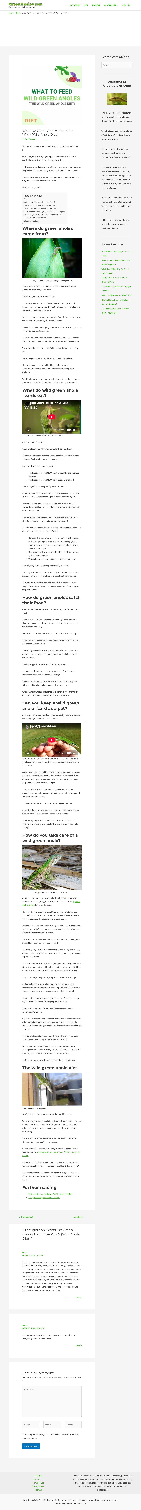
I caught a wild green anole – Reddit (44, 1197)
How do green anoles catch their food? (41, 208)
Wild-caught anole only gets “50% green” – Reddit (50, 1194)
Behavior (75, 5)
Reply (79, 1297)
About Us (38, 1475)
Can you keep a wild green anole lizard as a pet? (45, 211)
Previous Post (26, 1217)
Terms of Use (38, 1482)
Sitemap (38, 1489)
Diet (86, 5)
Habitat (96, 5)
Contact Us (38, 1479)
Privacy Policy (38, 1486)
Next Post (79, 1217)
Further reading (31, 221)
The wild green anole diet (36, 218)
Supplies (126, 5)
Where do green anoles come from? (40, 202)
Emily (24, 1252)
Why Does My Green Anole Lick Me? (116, 295)
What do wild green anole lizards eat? (40, 205)
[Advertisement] (70, 29)
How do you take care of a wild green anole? (43, 214)
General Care (111, 5)
